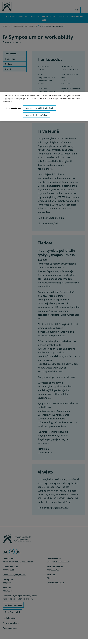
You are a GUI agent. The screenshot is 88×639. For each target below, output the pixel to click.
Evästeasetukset (13, 108)
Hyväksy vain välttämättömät (39, 108)
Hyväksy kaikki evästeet (36, 115)
